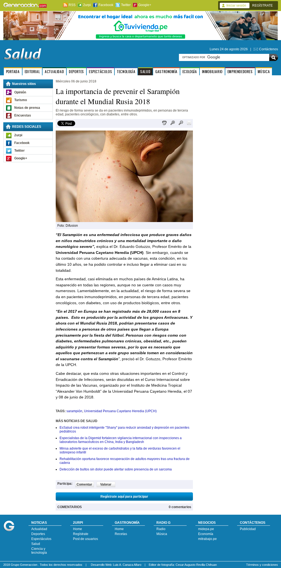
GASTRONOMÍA (166, 71)
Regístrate (80, 534)
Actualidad (39, 529)
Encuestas (22, 115)
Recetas (121, 534)
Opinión (20, 92)
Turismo (20, 100)
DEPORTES (76, 71)
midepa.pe (206, 529)
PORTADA (13, 71)
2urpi (87, 5)
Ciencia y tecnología (39, 551)
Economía (205, 534)
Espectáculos (41, 539)
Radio (160, 529)
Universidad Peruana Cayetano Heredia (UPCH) (120, 411)
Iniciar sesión (236, 5)
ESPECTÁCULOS (100, 71)
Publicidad (248, 529)
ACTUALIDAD (54, 71)
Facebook (106, 5)
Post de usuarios (85, 539)
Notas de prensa (27, 108)
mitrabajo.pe (207, 539)
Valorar (105, 484)
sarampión (74, 411)
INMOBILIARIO (212, 71)
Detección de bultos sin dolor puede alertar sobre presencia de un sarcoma (116, 469)
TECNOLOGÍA (126, 71)
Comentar (84, 484)
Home (77, 529)
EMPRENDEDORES (240, 71)
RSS (72, 5)
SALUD (145, 71)
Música (161, 534)
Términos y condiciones (262, 564)
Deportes (38, 534)
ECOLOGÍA (189, 71)
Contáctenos (268, 49)
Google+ (144, 5)
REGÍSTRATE (262, 5)
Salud (35, 544)
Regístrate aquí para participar (124, 496)
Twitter (126, 5)
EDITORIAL (32, 71)
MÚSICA (264, 71)
